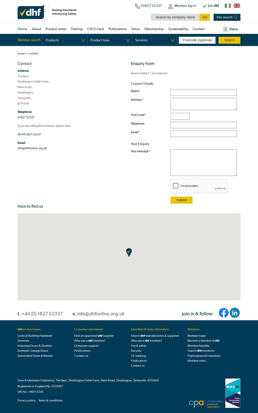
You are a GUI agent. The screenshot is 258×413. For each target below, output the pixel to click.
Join (213, 6)
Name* (135, 91)
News (135, 29)
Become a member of (203, 340)
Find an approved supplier (94, 335)
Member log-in (185, 6)
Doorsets (23, 340)
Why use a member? (89, 340)
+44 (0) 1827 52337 (42, 313)
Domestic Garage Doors (33, 350)
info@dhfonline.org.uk (32, 148)
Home (22, 29)
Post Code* (138, 115)
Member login (197, 335)
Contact (199, 29)
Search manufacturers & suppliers (155, 335)
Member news (197, 360)
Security (136, 350)
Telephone (137, 123)
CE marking (138, 356)
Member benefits (198, 346)
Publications (82, 350)
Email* (135, 132)
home (21, 53)
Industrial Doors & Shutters (35, 346)
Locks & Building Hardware (35, 335)
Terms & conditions (50, 400)
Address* (137, 99)
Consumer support (86, 346)
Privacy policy (27, 400)
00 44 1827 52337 (29, 134)
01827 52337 (151, 6)
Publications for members (204, 356)
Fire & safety (138, 346)
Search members (201, 350)
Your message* (140, 151)
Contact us (81, 356)
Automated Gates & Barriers (35, 356)
